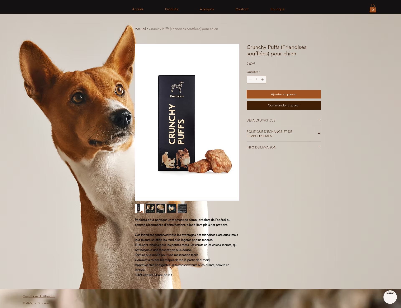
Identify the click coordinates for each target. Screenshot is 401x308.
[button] (372, 8)
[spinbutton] (256, 79)
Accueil (140, 29)
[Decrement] (250, 79)
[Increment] (262, 79)
